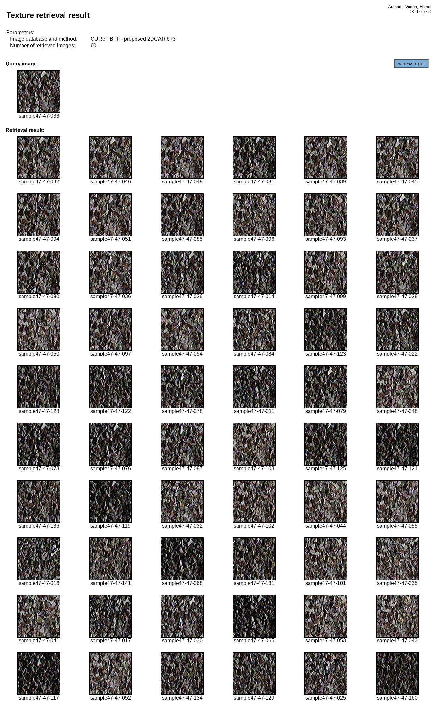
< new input (411, 63)
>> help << (420, 11)
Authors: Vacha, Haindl (409, 6)
